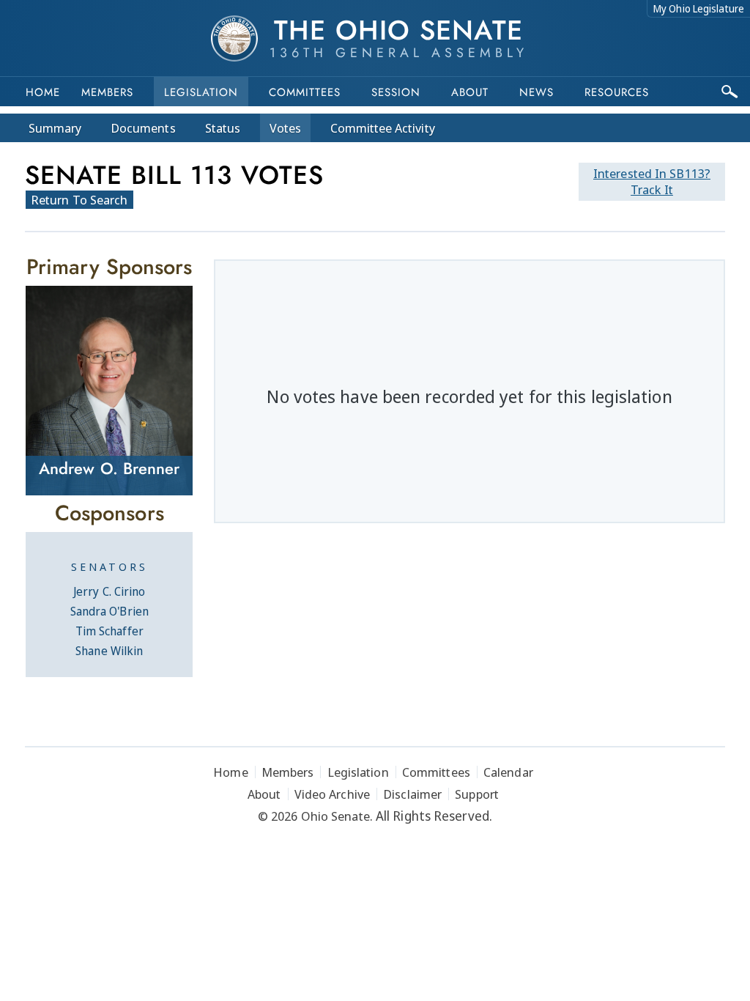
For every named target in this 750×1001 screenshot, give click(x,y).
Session (395, 92)
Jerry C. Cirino (109, 591)
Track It (651, 181)
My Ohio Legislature (698, 8)
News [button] (536, 92)
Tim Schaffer (109, 631)
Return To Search (79, 199)
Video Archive (332, 794)
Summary (55, 127)
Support (477, 794)
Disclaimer (412, 794)
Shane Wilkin (109, 651)
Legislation (201, 92)
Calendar (508, 772)
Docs (143, 127)
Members (107, 92)
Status (222, 127)
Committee (382, 127)
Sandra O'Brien (109, 611)
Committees (305, 92)
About (470, 92)
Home (43, 92)
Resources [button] (616, 92)
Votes (285, 127)
